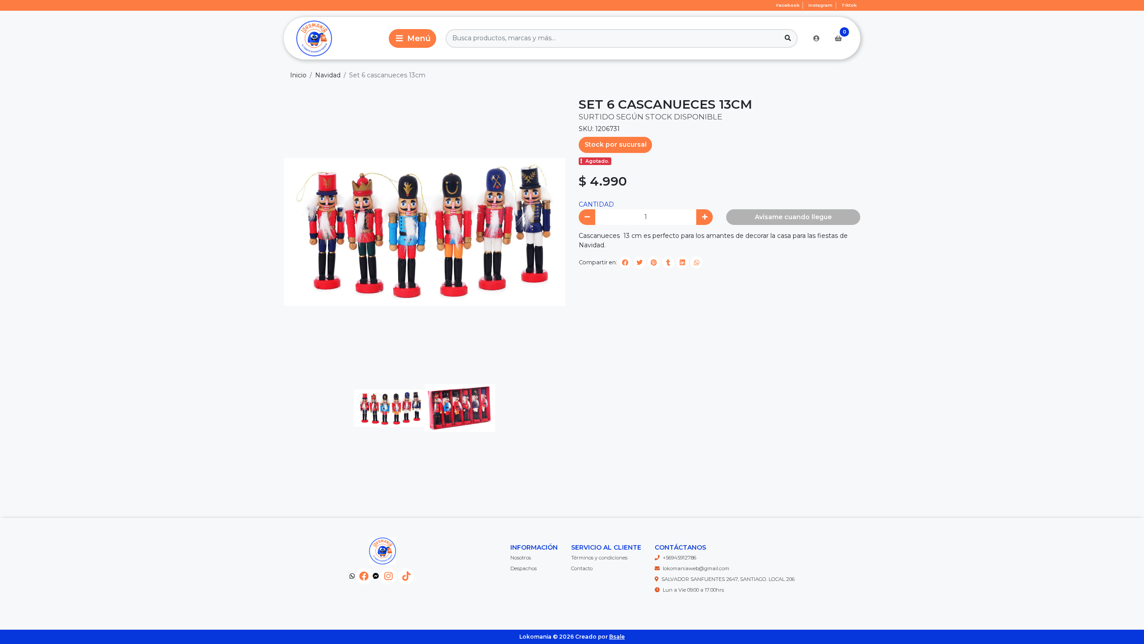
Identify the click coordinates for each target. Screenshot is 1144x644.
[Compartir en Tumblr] (668, 262)
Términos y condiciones (599, 558)
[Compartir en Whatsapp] (696, 262)
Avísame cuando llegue (793, 217)
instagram (820, 5)
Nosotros (520, 558)
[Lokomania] (334, 38)
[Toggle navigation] (412, 38)
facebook (787, 5)
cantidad (596, 204)
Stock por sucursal (616, 144)
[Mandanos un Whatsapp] (352, 576)
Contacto (582, 568)
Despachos (523, 568)
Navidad (328, 75)
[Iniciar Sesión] (816, 38)
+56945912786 (679, 558)
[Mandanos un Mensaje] (376, 576)
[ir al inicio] (382, 551)
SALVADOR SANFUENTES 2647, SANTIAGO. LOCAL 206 (728, 579)
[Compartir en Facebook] (625, 262)
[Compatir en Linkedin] (682, 262)
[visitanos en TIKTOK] (406, 576)
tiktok (849, 5)
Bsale (617, 636)
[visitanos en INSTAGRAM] (388, 576)
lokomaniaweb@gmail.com (696, 568)
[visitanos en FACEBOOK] (364, 576)
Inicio (298, 75)
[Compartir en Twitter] (639, 262)
